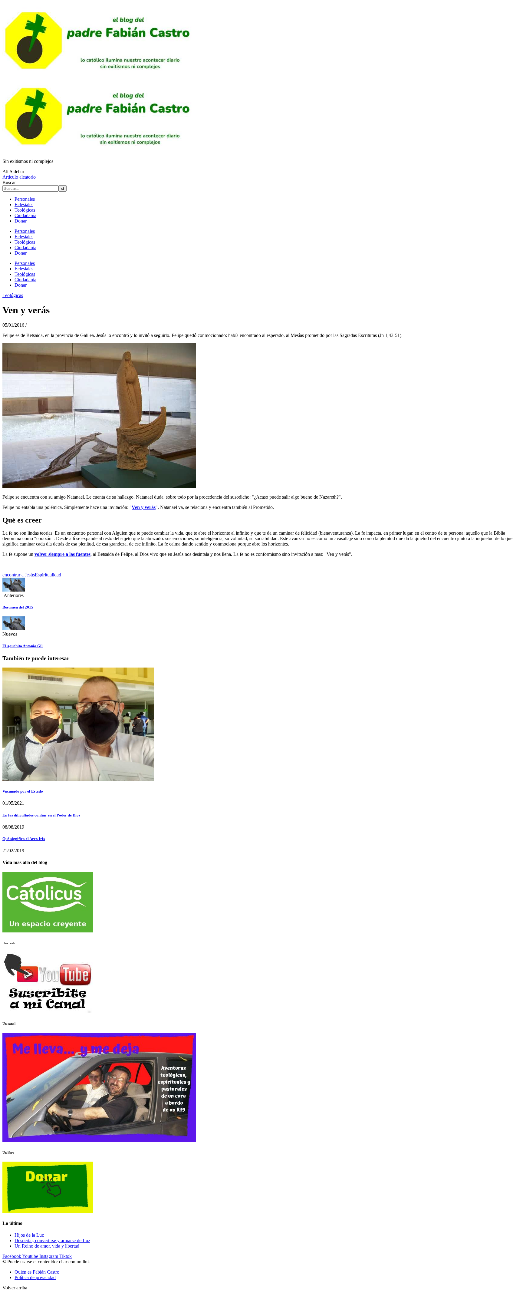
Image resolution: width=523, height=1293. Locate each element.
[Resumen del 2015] (13, 589)
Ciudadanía (25, 215)
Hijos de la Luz (29, 1235)
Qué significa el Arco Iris (23, 838)
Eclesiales (24, 204)
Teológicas (25, 210)
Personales (25, 199)
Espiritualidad (48, 574)
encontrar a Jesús (18, 574)
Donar (21, 220)
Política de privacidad (35, 1277)
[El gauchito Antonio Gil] (13, 628)
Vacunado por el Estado (22, 791)
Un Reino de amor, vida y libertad (47, 1245)
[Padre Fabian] (99, 150)
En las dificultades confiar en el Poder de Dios (41, 815)
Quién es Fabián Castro (37, 1272)
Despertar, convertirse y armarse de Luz (52, 1240)
